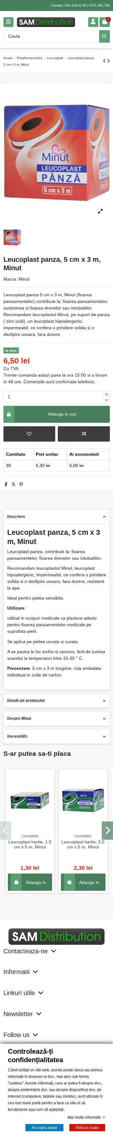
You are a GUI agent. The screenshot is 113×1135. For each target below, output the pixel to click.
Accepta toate (44, 1127)
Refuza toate (87, 1127)
